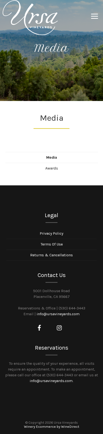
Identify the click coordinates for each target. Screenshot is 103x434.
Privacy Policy (51, 233)
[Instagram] (59, 328)
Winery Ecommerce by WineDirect (51, 427)
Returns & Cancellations (51, 255)
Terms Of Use (51, 244)
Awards (51, 168)
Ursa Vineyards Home (30, 18)
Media (51, 157)
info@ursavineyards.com (58, 314)
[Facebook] (39, 328)
